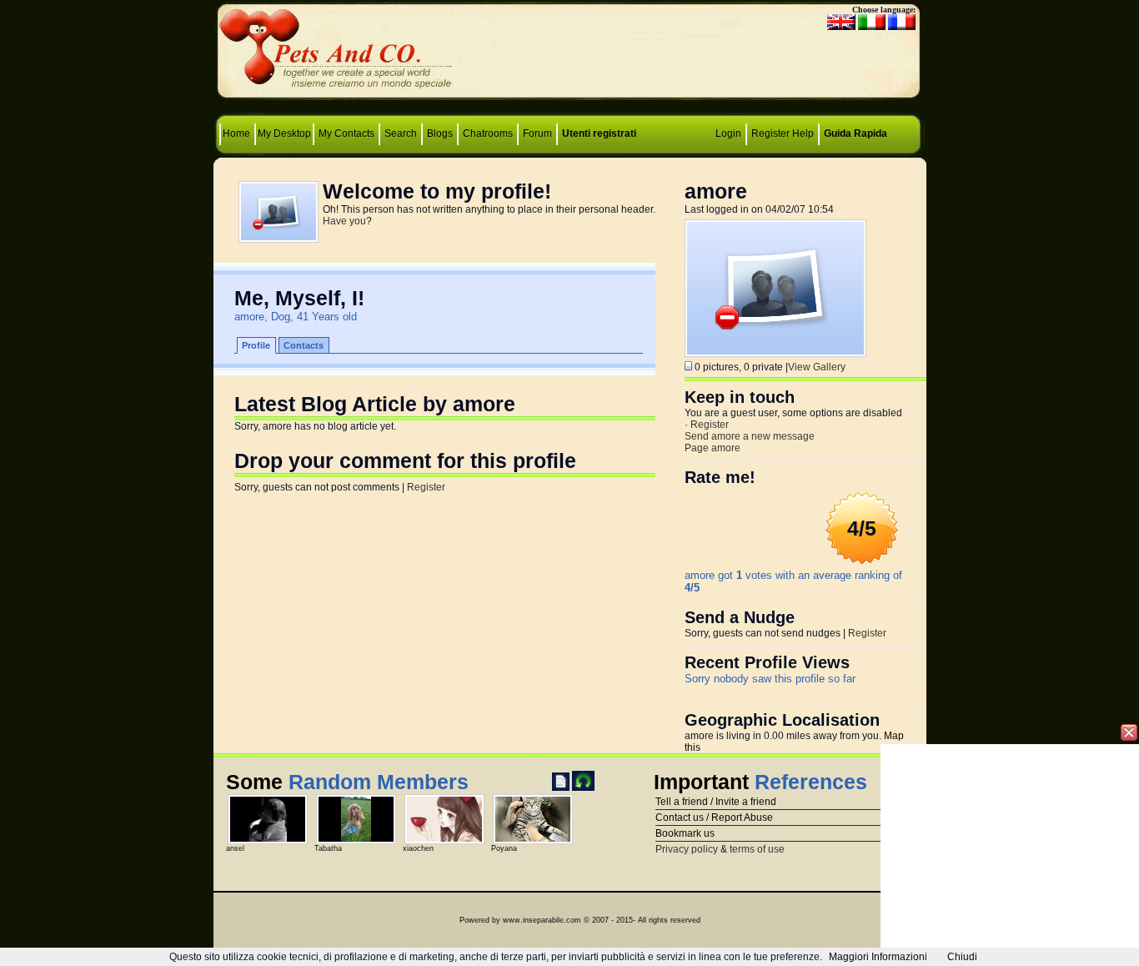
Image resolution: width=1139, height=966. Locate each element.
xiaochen (418, 848)
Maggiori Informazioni (878, 957)
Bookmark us (685, 833)
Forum (538, 133)
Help (803, 133)
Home (238, 133)
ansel (235, 848)
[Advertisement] (569, 54)
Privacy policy (686, 849)
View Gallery (816, 367)
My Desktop (284, 133)
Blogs (440, 133)
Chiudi (962, 957)
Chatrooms (488, 133)
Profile (256, 345)
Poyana (504, 848)
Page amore (712, 448)
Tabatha (328, 848)
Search (400, 133)
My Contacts (346, 133)
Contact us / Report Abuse (714, 817)
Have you (344, 221)
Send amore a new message (750, 436)
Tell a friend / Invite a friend (715, 802)
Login (728, 133)
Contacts (303, 345)
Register (770, 133)
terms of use (757, 849)
